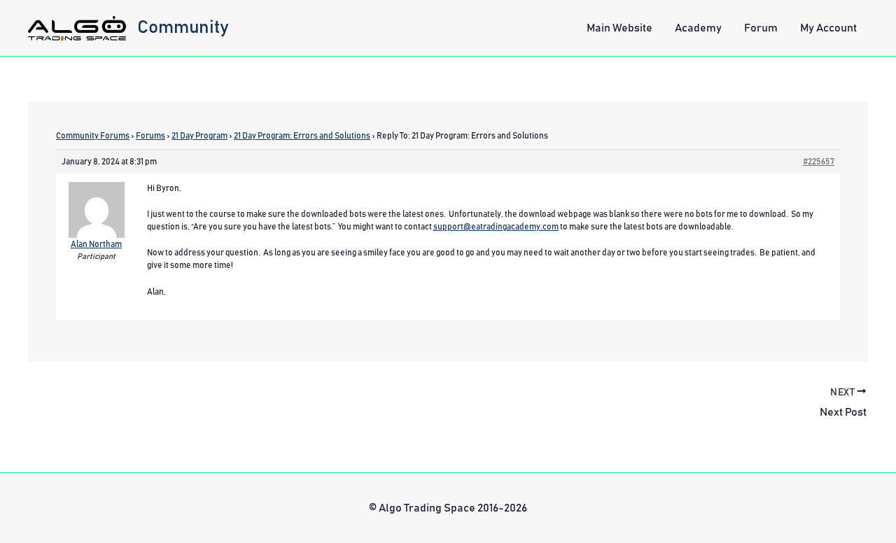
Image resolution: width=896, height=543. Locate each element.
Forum (761, 28)
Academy (698, 28)
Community (183, 27)
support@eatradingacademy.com (496, 227)
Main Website (619, 28)
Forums (150, 136)
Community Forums (93, 136)
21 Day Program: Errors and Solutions (302, 136)
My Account (828, 28)
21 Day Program (199, 136)
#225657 (818, 161)
